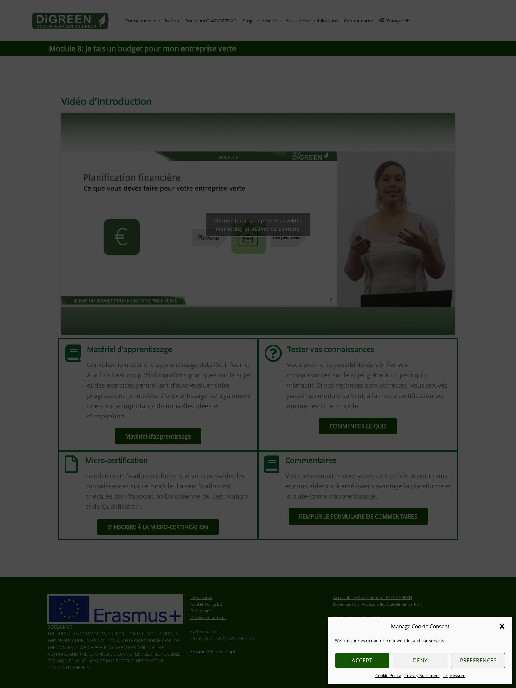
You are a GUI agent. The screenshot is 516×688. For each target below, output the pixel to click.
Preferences (478, 660)
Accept (362, 660)
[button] (501, 626)
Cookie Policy (388, 676)
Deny (420, 660)
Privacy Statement (422, 676)
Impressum (454, 676)
